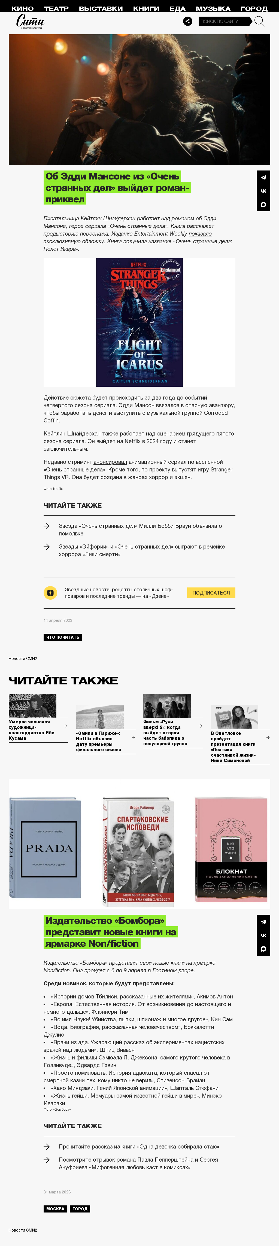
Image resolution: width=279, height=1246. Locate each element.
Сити (30, 21)
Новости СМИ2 (23, 658)
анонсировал (110, 462)
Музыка (213, 8)
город (79, 1209)
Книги (146, 8)
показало (200, 234)
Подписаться (211, 593)
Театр (56, 8)
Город (254, 8)
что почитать (62, 637)
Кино (22, 8)
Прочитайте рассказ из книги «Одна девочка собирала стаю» (139, 1147)
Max (263, 204)
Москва (55, 1209)
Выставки (101, 8)
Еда (177, 8)
